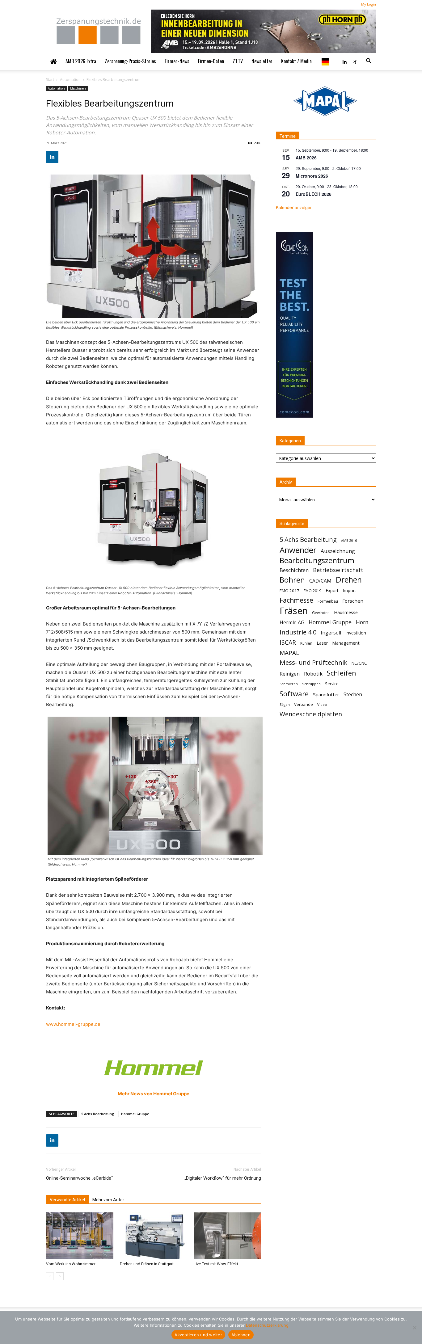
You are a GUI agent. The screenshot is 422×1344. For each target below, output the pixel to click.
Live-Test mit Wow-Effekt (216, 1264)
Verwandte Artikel (67, 1199)
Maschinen (78, 88)
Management (346, 643)
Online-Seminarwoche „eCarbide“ (79, 1178)
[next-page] (60, 1276)
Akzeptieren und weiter (198, 1334)
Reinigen (290, 674)
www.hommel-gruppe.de (73, 1024)
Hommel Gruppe (135, 1113)
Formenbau (328, 601)
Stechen (353, 694)
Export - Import (341, 590)
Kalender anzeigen (294, 207)
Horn (362, 622)
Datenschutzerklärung (267, 1325)
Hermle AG (292, 622)
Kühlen (306, 643)
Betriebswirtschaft (338, 570)
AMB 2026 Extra (80, 61)
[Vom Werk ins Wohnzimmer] (79, 1235)
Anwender (298, 550)
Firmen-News (177, 61)
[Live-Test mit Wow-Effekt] (227, 1235)
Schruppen (311, 683)
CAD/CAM (320, 581)
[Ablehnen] (414, 1328)
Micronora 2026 (312, 176)
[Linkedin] (344, 61)
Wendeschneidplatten (311, 714)
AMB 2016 (349, 540)
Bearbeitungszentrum (317, 560)
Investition (355, 633)
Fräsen (294, 611)
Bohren (292, 579)
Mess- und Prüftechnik (313, 662)
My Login (368, 4)
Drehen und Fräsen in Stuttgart (147, 1264)
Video (322, 704)
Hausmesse (346, 612)
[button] (368, 61)
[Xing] (355, 61)
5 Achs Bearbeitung (97, 1113)
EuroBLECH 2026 (313, 194)
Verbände (303, 704)
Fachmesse (296, 600)
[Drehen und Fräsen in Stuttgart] (153, 1235)
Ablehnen (241, 1334)
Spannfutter (326, 694)
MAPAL (289, 653)
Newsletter (261, 61)
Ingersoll (331, 633)
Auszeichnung (338, 551)
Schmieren (289, 684)
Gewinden (321, 612)
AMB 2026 (306, 157)
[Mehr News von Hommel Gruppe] (153, 1067)
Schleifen (341, 673)
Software (294, 693)
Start (50, 79)
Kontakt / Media (296, 61)
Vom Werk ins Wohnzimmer (70, 1264)
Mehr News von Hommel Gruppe (153, 1094)
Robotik (313, 673)
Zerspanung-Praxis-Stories (130, 61)
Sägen (285, 704)
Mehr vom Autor (108, 1199)
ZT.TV (238, 61)
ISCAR (288, 642)
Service (332, 683)
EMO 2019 (312, 590)
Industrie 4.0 (298, 632)
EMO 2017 (289, 590)
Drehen (349, 579)
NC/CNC (359, 663)
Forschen (352, 601)
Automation (70, 79)
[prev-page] (50, 1276)
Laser (322, 643)
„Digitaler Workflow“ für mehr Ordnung (222, 1178)
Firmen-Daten (211, 61)
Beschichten (294, 570)
